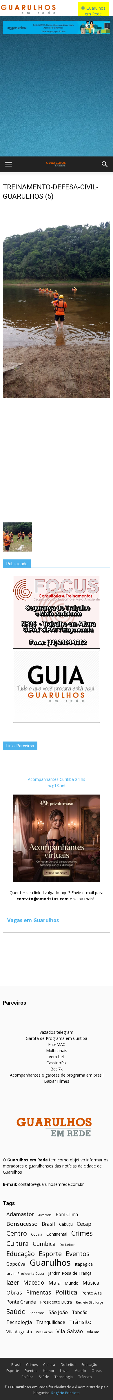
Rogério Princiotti (65, 1392)
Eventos (78, 1254)
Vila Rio (93, 1331)
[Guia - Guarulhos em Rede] (56, 721)
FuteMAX (56, 1044)
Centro (16, 1233)
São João (58, 1312)
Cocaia (36, 1234)
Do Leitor (67, 1244)
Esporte (50, 1254)
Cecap (84, 1224)
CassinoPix (56, 1063)
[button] (105, 164)
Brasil (48, 1224)
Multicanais (56, 1050)
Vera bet (56, 1056)
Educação (20, 1254)
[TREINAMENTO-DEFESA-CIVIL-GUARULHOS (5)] (56, 397)
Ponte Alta (91, 1293)
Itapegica (84, 1264)
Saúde (15, 1312)
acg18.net (57, 785)
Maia (54, 1282)
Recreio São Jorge (89, 1302)
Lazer (64, 1370)
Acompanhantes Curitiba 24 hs (56, 779)
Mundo (72, 1283)
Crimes (82, 1233)
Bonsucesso (22, 1224)
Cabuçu (66, 1224)
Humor (48, 1370)
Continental (56, 1234)
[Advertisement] (56, 97)
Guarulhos (50, 1263)
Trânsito (80, 1322)
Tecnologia (19, 1322)
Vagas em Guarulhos (33, 920)
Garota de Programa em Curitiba (56, 1038)
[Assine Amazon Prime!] (56, 27)
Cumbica (44, 1244)
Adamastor (20, 1214)
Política (66, 1292)
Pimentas (38, 1292)
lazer (12, 1282)
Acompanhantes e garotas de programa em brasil (56, 1075)
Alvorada (45, 1215)
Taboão (80, 1312)
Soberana (37, 1313)
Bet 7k (56, 1069)
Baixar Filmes (56, 1081)
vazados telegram (56, 1032)
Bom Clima (67, 1214)
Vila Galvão (70, 1331)
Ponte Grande (21, 1302)
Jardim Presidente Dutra (25, 1273)
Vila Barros (44, 1332)
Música (91, 1283)
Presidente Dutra (56, 1302)
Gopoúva (15, 1264)
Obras (14, 1292)
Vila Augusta (19, 1331)
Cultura (17, 1243)
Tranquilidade (50, 1322)
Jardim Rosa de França (70, 1273)
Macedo (33, 1282)
